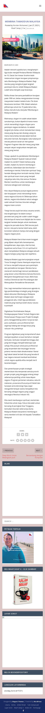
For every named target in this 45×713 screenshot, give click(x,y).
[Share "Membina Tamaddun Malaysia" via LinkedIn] (27, 434)
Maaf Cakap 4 (18, 708)
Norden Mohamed (20, 25)
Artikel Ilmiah (21, 705)
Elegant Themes (18, 701)
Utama (7, 705)
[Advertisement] (22, 491)
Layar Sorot (8, 708)
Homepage (36, 708)
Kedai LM (28, 708)
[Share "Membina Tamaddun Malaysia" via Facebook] (18, 434)
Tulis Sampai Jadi (33, 705)
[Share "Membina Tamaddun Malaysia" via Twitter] (22, 434)
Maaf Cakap (16, 28)
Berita (13, 705)
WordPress (37, 701)
